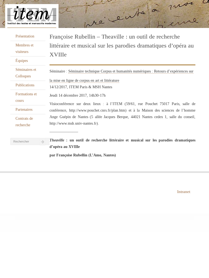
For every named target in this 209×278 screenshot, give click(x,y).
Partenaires (24, 110)
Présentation (25, 36)
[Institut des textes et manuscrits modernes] (104, 14)
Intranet (183, 191)
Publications (25, 85)
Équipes (22, 61)
